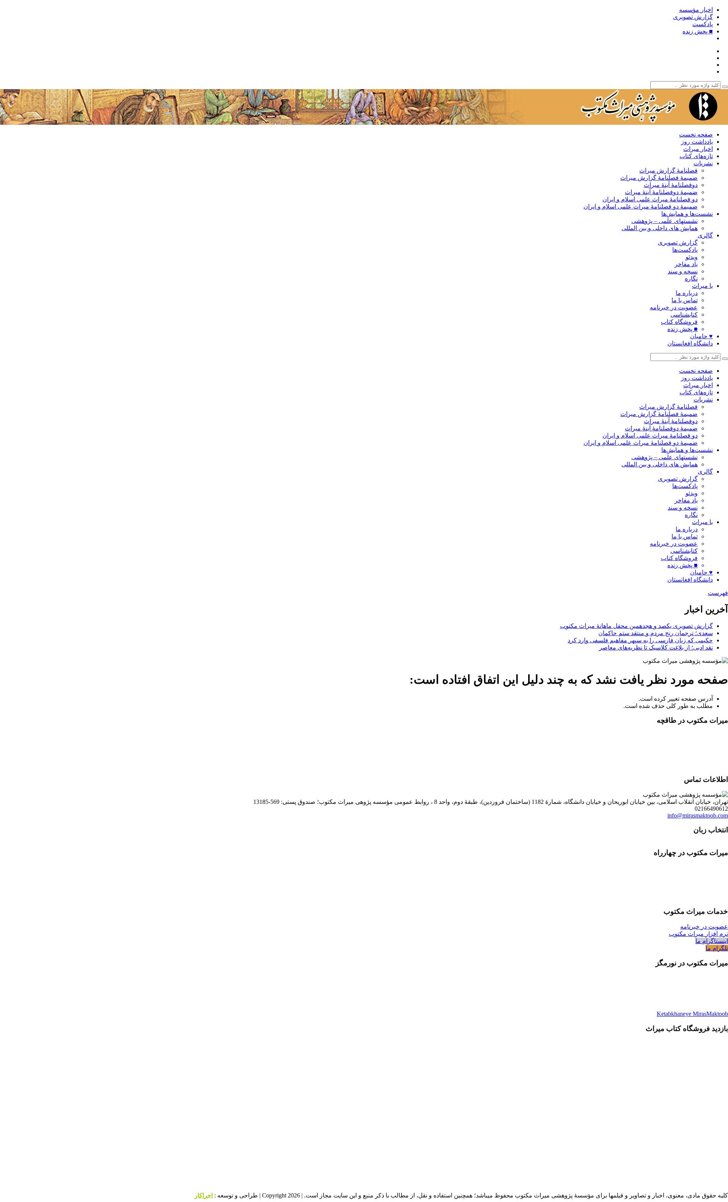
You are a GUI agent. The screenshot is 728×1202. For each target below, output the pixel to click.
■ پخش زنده (697, 31)
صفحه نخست (696, 134)
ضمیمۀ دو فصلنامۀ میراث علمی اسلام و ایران (641, 206)
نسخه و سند (683, 271)
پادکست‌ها (685, 249)
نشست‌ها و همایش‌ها (687, 213)
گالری (705, 235)
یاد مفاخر (686, 264)
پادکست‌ (702, 24)
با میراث (702, 285)
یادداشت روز (697, 141)
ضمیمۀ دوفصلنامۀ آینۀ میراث (661, 192)
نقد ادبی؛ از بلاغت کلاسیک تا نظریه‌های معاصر (656, 647)
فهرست (718, 593)
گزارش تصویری (693, 17)
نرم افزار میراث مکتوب (698, 934)
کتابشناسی (684, 314)
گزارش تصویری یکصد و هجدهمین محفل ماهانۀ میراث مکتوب (636, 626)
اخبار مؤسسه (696, 9)
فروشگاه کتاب (679, 322)
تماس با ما (685, 300)
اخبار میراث (698, 149)
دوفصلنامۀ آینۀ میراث (671, 185)
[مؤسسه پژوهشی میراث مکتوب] (633, 121)
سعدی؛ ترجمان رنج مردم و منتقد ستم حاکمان (655, 633)
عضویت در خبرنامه (674, 307)
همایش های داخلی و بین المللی (659, 228)
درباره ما (687, 293)
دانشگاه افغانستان (690, 343)
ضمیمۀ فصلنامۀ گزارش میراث (659, 177)
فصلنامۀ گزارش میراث (668, 170)
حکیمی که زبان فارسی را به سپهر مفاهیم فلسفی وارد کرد (640, 640)
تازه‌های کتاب (696, 156)
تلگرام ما (717, 948)
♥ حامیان (701, 336)
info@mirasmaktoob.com (697, 815)
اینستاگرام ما (711, 941)
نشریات (703, 163)
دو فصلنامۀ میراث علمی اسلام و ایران (650, 199)
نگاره (691, 278)
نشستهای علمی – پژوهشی (664, 221)
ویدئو (692, 257)
